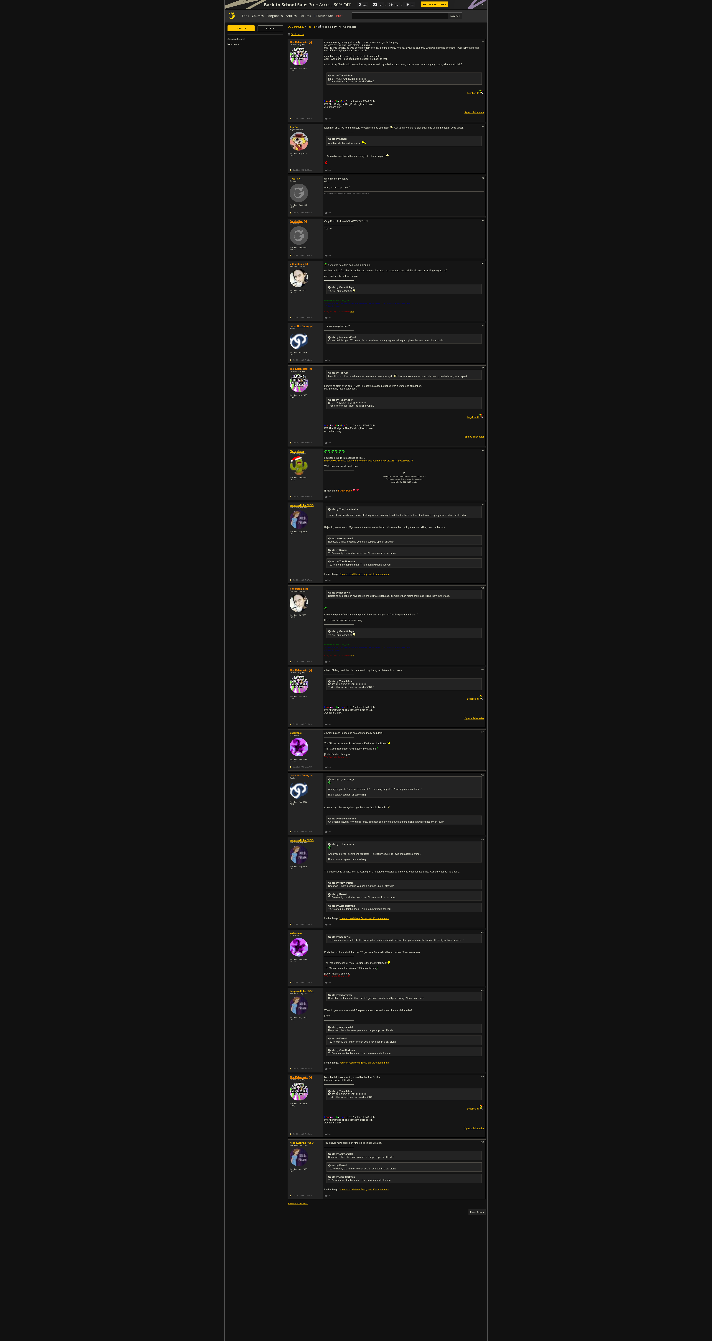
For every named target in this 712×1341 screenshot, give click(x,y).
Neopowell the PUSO (302, 505)
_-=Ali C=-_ (296, 178)
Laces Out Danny (299, 326)
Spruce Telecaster (474, 112)
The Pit (311, 26)
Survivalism (296, 221)
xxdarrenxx (296, 733)
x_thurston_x (297, 264)
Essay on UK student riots (374, 574)
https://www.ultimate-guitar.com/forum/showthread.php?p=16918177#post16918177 (368, 460)
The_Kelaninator (299, 42)
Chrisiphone (297, 451)
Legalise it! (473, 93)
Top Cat (294, 127)
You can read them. (349, 574)
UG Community (296, 26)
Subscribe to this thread (298, 1203)
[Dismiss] (482, 4)
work (352, 312)
